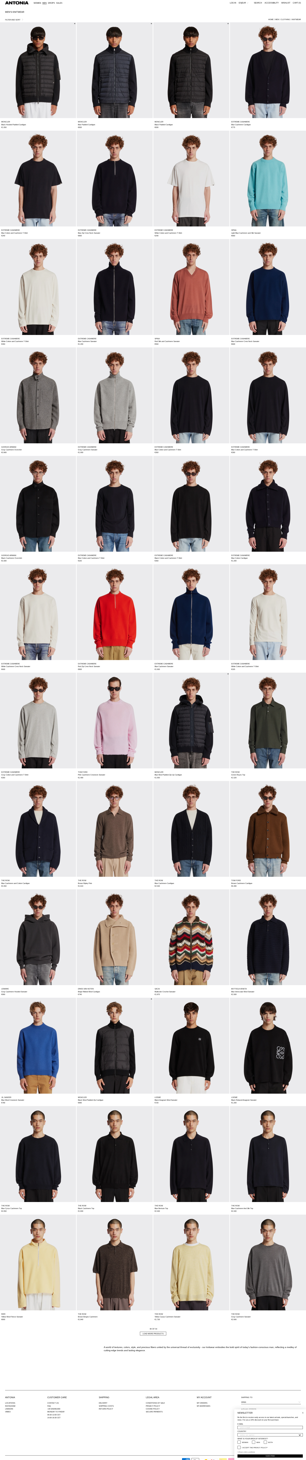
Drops (51, 3)
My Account (204, 1397)
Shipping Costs (106, 1406)
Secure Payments (154, 1412)
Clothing (285, 19)
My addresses (203, 1406)
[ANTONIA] (17, 3)
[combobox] (269, 1434)
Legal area (152, 1397)
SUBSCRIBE (270, 1456)
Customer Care (57, 1397)
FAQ (49, 1406)
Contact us (53, 1403)
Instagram (10, 1406)
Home (270, 19)
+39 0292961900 (53, 1409)
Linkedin (9, 1409)
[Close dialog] (302, 1412)
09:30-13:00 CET (54, 1415)
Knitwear (296, 19)
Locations (10, 1403)
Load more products (153, 1334)
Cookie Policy (153, 1409)
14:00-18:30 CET (54, 1418)
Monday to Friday (56, 1412)
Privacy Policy (153, 1406)
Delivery (103, 1403)
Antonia (10, 1397)
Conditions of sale (155, 1403)
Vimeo (8, 1412)
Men (277, 19)
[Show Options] (299, 1434)
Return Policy (106, 1409)
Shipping (104, 1397)
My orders (202, 1403)
